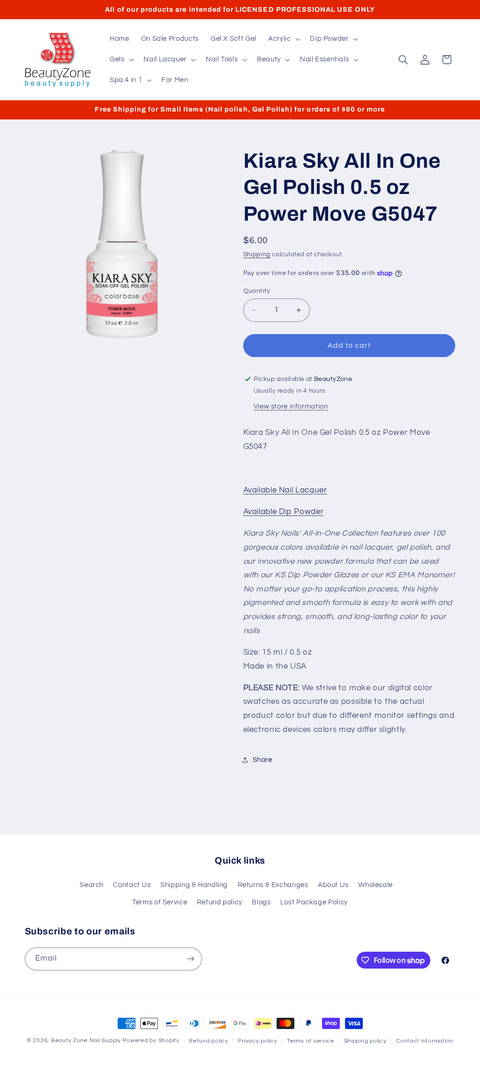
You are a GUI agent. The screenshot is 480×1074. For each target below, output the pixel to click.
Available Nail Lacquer (285, 490)
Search (92, 884)
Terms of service (310, 1041)
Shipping (256, 255)
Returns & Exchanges (273, 884)
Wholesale (375, 884)
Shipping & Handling (194, 884)
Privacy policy (257, 1041)
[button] (283, 39)
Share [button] (262, 759)
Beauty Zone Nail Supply (86, 1040)
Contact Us (131, 884)
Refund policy (219, 902)
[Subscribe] (190, 958)
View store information (291, 406)
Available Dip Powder (283, 511)
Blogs (261, 902)
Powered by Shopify (151, 1040)
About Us (333, 884)
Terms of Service (159, 902)
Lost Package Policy (314, 902)
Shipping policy (365, 1041)
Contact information (424, 1041)
